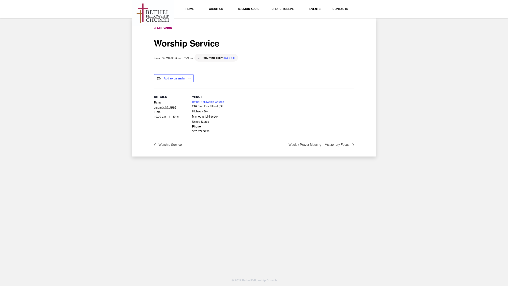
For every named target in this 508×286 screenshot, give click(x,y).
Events (314, 9)
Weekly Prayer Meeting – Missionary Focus (319, 144)
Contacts (340, 9)
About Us (216, 9)
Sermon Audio (249, 9)
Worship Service (170, 144)
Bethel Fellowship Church (208, 102)
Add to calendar (174, 78)
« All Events (163, 27)
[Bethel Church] (153, 13)
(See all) (229, 58)
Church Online (282, 9)
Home (190, 9)
